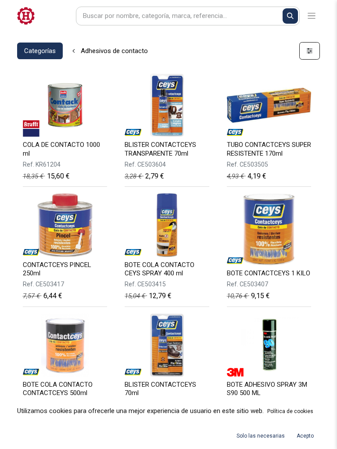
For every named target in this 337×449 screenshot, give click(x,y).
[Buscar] (290, 16)
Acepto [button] (305, 436)
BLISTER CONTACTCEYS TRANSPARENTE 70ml (160, 149)
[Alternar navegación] (311, 16)
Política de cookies (290, 411)
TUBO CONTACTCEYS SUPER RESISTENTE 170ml (269, 149)
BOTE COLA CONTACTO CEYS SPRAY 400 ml (159, 269)
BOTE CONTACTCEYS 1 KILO (268, 273)
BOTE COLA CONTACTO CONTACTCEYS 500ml (58, 389)
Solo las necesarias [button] (261, 436)
